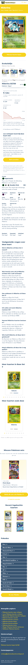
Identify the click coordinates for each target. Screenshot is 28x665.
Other (4, 573)
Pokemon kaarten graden (10, 623)
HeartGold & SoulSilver (9, 560)
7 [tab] (21, 491)
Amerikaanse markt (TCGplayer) (12, 129)
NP (3, 570)
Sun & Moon (6, 586)
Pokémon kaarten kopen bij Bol (10, 645)
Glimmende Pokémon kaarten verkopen (14, 616)
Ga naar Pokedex (14, 595)
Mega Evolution (7, 563)
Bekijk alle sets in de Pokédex (13, 494)
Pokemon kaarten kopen (14, 54)
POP (4, 579)
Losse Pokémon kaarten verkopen (13, 614)
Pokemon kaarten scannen (10, 619)
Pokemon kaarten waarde (10, 618)
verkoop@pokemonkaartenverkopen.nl (12, 654)
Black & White (7, 547)
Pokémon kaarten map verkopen (12, 612)
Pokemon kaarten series (10, 625)
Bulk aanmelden (14, 159)
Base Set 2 (15, 10)
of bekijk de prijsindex (14, 499)
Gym (4, 557)
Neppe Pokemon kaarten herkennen (13, 627)
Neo (4, 567)
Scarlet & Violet (7, 583)
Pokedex (6, 10)
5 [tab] (16, 491)
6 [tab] (18, 491)
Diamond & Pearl (8, 550)
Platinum (5, 576)
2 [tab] (8, 491)
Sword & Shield (7, 589)
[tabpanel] (14, 383)
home (2, 10)
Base (11, 10)
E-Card (5, 554)
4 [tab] (13, 491)
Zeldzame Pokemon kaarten (11, 629)
